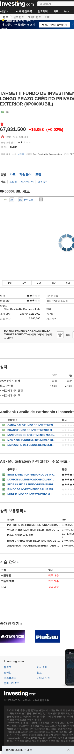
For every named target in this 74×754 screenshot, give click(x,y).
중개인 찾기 (10, 623)
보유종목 (42, 181)
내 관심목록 (25, 11)
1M (31, 199)
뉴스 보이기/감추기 (41, 199)
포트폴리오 (10, 677)
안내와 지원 (43, 677)
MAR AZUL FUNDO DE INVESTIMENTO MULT (31, 440)
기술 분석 (25, 174)
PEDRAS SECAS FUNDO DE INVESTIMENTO (31, 484)
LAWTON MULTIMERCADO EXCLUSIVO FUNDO (31, 479)
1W (26, 199)
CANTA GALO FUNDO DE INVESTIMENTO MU (31, 425)
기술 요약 (8, 562)
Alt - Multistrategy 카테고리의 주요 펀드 (34, 461)
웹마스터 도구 (11, 683)
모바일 (7, 672)
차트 (55, 11)
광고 (39, 672)
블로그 (7, 667)
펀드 (5, 17)
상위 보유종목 (11, 511)
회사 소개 (42, 667)
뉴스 (66, 11)
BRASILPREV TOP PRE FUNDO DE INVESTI (31, 474)
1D (20, 199)
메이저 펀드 (34, 17)
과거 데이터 (27, 181)
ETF (47, 17)
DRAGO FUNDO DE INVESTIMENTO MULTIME (31, 430)
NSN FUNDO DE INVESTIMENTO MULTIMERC (31, 435)
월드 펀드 (18, 17)
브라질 (21, 154)
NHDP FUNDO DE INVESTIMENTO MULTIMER (31, 494)
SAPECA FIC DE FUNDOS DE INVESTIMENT (31, 444)
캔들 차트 (6, 199)
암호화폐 (43, 11)
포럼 (38, 174)
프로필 (13, 181)
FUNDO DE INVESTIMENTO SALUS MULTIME (31, 489)
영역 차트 (11, 199)
